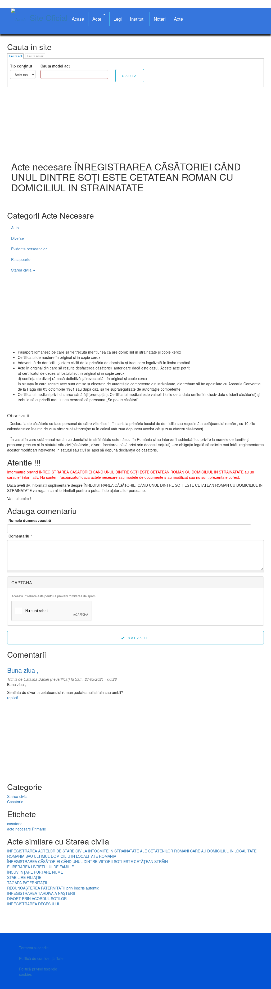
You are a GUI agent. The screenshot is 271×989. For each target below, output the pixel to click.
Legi (118, 18)
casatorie (14, 823)
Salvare (137, 637)
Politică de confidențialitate (41, 958)
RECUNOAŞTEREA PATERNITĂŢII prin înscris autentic (53, 888)
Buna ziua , (23, 670)
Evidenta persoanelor (29, 248)
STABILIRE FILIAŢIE (24, 877)
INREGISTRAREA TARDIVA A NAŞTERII (41, 893)
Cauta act (15, 56)
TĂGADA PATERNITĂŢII (27, 882)
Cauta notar (35, 56)
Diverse (17, 238)
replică (12, 697)
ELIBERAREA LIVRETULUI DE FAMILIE (40, 866)
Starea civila (22, 270)
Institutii (138, 18)
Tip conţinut (21, 66)
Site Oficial (49, 17)
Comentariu (20, 536)
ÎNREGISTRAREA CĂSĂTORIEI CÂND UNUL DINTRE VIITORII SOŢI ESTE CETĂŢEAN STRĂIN (87, 861)
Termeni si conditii (34, 947)
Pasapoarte (20, 259)
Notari (160, 18)
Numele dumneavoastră (29, 520)
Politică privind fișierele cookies (38, 971)
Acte (97, 18)
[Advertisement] (135, 124)
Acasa (78, 18)
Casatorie (15, 801)
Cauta (129, 75)
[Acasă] (20, 19)
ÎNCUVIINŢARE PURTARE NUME (35, 872)
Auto (15, 227)
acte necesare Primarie (26, 829)
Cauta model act (55, 66)
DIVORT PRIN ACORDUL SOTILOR (37, 898)
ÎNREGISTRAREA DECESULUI (33, 903)
